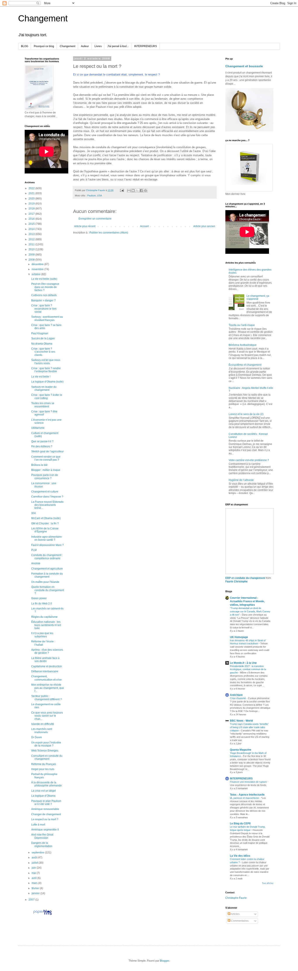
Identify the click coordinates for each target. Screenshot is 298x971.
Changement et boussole (244, 66)
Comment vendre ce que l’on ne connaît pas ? (45, 458)
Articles (235, 914)
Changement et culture (44, 491)
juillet (35, 862)
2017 (32, 213)
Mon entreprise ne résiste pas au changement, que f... (47, 688)
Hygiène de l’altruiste (241, 480)
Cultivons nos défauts (44, 295)
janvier (36, 893)
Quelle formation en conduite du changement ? (47, 590)
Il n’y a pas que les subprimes (42, 635)
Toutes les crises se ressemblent (42, 405)
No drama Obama (41, 343)
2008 (32, 259)
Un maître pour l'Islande (45, 581)
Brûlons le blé (39, 465)
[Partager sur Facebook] (141, 190)
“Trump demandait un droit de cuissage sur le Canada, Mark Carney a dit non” (250, 611)
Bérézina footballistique (243, 345)
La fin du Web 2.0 (41, 603)
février (36, 888)
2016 (32, 218)
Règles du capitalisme (44, 616)
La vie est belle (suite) (44, 278)
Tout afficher (267, 883)
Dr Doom (36, 737)
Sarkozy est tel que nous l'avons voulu (45, 362)
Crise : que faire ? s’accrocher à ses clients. (43, 352)
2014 (32, 229)
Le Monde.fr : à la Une (243, 662)
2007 (32, 899)
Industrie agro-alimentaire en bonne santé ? (46, 538)
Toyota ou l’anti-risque (242, 325)
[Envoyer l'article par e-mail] (122, 190)
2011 (32, 244)
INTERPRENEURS (145, 46)
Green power (39, 598)
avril (34, 878)
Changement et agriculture (47, 568)
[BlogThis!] (133, 190)
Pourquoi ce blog (44, 46)
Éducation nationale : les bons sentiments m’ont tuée (46, 625)
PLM (34, 550)
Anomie (35, 563)
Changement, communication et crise (46, 678)
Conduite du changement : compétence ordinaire (47, 557)
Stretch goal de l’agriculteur (47, 451)
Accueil (144, 226)
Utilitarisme (38, 427)
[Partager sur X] (137, 190)
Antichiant (236, 695)
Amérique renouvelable (45, 809)
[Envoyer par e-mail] (129, 190)
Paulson (91, 195)
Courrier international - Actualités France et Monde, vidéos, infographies (247, 601)
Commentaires (239, 920)
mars (35, 883)
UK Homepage (239, 637)
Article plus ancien (204, 226)
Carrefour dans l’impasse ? (47, 496)
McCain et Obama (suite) (46, 518)
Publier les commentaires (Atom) (108, 232)
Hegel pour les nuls (42, 769)
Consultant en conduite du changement (46, 757)
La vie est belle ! (40, 376)
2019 (32, 203)
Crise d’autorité (238, 698)
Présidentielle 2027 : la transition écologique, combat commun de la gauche (248, 669)
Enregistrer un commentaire (95, 218)
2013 (32, 234)
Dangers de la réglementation (41, 844)
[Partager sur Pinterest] (145, 190)
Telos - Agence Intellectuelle (247, 794)
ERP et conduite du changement (245, 578)
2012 (32, 239)
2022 (32, 188)
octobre (36, 274)
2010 (32, 249)
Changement (43, 18)
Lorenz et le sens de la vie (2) (246, 414)
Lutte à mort (38, 824)
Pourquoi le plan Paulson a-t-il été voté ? (46, 802)
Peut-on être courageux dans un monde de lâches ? (45, 287)
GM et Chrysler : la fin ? (45, 523)
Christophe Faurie (236, 897)
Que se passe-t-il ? (42, 441)
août (35, 857)
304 (33, 513)
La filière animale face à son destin (45, 660)
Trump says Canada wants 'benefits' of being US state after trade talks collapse (249, 727)
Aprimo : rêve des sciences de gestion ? (47, 651)
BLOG (24, 46)
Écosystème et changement (245, 364)
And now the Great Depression (42, 836)
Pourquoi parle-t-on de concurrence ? (44, 476)
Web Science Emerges (44, 750)
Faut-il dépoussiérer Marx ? (47, 545)
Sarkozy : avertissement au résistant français (47, 318)
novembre (38, 269)
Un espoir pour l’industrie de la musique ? (46, 744)
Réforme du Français (43, 764)
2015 (32, 223)
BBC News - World (241, 720)
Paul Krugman (39, 333)
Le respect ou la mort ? (44, 819)
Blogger (164, 960)
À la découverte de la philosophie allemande (46, 784)
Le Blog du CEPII (240, 823)
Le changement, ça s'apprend (258, 297)
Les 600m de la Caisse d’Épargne (44, 530)
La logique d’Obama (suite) (47, 381)
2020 (32, 198)
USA (99, 195)
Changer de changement (46, 814)
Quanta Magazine (240, 749)
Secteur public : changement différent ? (46, 698)
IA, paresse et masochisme (245, 798)
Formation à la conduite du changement (47, 575)
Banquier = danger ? (43, 300)
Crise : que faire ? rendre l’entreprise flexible (46, 370)
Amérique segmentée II (45, 829)
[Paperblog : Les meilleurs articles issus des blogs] (42, 914)
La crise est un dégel (43, 790)
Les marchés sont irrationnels (41, 730)
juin (34, 867)
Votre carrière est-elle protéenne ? (249, 460)
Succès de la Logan (43, 338)
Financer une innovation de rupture (248, 782)
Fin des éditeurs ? (41, 446)
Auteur (85, 46)
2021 (32, 193)
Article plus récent (84, 226)
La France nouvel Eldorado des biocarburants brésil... (47, 505)
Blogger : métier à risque (45, 470)
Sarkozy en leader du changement (44, 388)
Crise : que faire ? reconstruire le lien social (44, 308)
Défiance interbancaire (44, 671)
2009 (32, 254)
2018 (32, 208)
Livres (98, 46)
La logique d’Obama (43, 795)
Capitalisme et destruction (46, 666)
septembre (38, 852)
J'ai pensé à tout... (117, 46)
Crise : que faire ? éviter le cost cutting (46, 396)
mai (34, 873)
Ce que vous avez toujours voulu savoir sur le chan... (47, 716)
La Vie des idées (240, 855)
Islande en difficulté (42, 724)
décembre (38, 264)
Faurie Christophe (236, 581)
